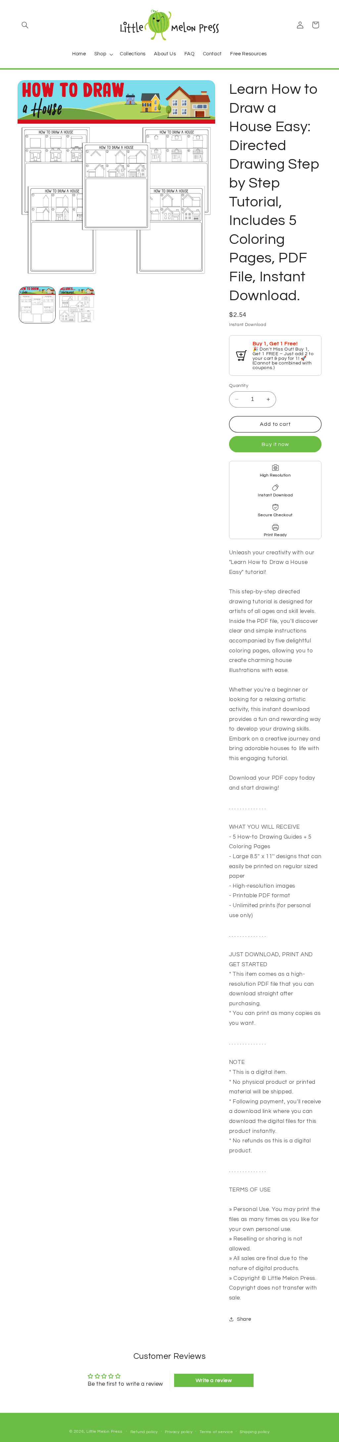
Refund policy (144, 1432)
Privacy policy (179, 1432)
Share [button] (244, 1319)
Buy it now (275, 444)
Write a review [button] (214, 1380)
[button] (25, 24)
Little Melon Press (104, 1431)
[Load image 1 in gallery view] (37, 305)
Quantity (238, 385)
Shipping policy (255, 1432)
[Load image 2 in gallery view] (77, 305)
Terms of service (216, 1432)
